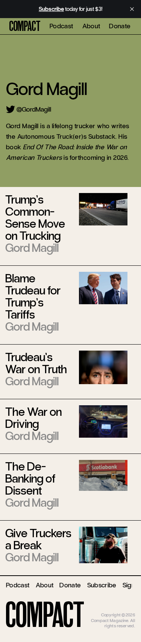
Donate (119, 26)
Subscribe (102, 585)
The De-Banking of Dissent (30, 478)
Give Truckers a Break (38, 539)
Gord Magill (32, 248)
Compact (25, 26)
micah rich (125, 609)
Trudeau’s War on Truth (36, 363)
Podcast (61, 26)
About (91, 26)
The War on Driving (33, 418)
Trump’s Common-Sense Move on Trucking (35, 217)
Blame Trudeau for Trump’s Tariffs (33, 296)
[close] (132, 9)
